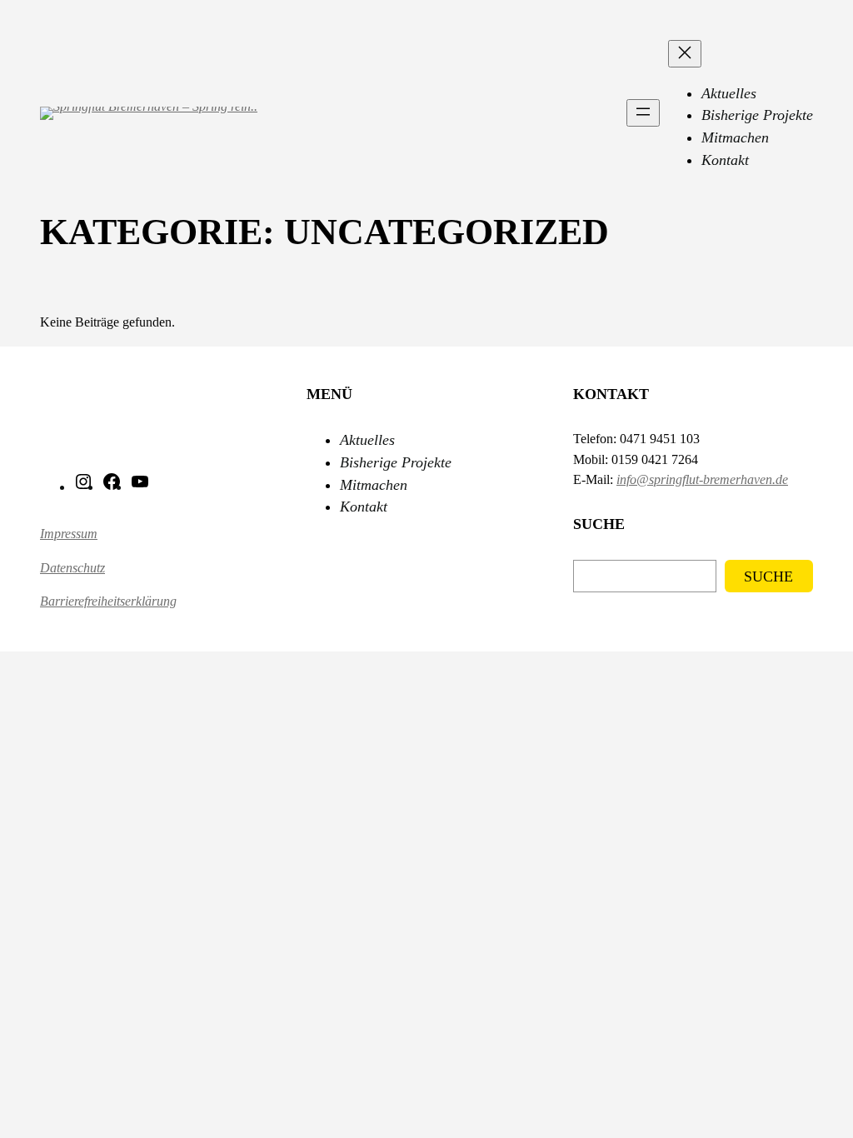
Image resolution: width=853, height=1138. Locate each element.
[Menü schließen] (684, 53)
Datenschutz (72, 568)
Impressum (68, 534)
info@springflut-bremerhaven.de (702, 479)
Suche (768, 576)
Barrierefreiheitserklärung (108, 601)
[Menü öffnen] (643, 113)
